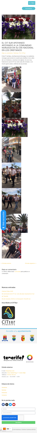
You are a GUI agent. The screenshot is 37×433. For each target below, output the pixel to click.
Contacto (4, 395)
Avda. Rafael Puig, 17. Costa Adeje (16, 372)
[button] (28, 8)
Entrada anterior (6, 263)
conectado (17, 271)
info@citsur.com (10, 371)
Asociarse (4, 387)
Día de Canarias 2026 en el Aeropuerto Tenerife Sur (16, 299)
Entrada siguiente (30, 263)
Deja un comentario (7, 53)
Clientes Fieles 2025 (7, 291)
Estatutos (4, 392)
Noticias (16, 53)
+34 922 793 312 (11, 374)
